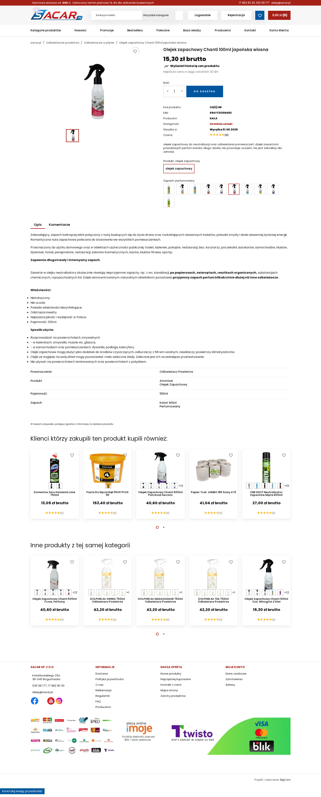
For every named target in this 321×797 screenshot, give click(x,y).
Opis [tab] (38, 224)
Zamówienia (234, 679)
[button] (157, 527)
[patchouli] (220, 189)
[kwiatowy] (194, 189)
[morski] (51, 486)
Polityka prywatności (109, 679)
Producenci (103, 707)
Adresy (230, 685)
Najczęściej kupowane (175, 679)
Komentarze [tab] (59, 224)
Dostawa (101, 673)
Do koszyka (204, 91)
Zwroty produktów (173, 696)
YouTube (51, 701)
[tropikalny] (122, 592)
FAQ (98, 701)
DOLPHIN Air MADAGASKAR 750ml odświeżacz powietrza (160, 601)
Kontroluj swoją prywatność (22, 791)
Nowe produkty (170, 673)
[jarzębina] (280, 486)
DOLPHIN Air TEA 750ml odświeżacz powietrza (213, 601)
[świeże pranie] (246, 189)
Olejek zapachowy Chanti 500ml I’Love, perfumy (54, 601)
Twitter (42, 701)
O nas (99, 685)
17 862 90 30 (247, 3)
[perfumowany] (233, 189)
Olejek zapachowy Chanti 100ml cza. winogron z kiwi (266, 601)
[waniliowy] (259, 189)
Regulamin (102, 696)
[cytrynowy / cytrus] (168, 189)
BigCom (285, 780)
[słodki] (257, 486)
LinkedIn (67, 701)
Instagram (59, 701)
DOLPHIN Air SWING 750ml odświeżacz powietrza (107, 601)
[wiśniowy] (99, 592)
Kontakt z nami (170, 685)
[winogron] (272, 189)
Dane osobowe (236, 673)
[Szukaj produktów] (179, 15)
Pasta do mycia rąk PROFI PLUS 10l (107, 494)
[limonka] (59, 486)
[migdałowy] (108, 486)
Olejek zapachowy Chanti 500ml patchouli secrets (160, 494)
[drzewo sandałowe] (181, 189)
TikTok (75, 701)
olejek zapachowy (179, 168)
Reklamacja (103, 690)
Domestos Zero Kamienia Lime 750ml (54, 494)
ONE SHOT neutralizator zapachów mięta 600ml (266, 494)
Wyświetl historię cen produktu (191, 66)
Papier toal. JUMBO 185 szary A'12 (213, 492)
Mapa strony (169, 690)
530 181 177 (263, 3)
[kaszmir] (143, 486)
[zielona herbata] (168, 202)
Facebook (34, 701)
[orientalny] (207, 189)
